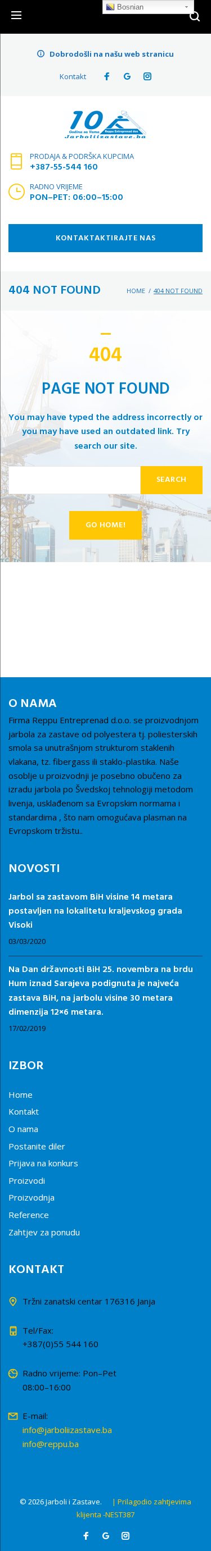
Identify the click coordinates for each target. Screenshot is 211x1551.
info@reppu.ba (51, 1443)
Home (136, 290)
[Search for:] (74, 480)
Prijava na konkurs (43, 1163)
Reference (28, 1214)
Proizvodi (26, 1180)
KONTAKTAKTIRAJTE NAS (106, 238)
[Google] (127, 77)
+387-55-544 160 (64, 167)
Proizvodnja (31, 1197)
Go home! (106, 525)
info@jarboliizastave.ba (67, 1429)
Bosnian (129, 7)
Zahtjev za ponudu (44, 1232)
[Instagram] (147, 77)
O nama (23, 1128)
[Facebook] (107, 77)
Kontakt (73, 76)
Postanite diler (36, 1146)
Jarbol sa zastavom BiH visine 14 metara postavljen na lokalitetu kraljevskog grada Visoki (95, 912)
